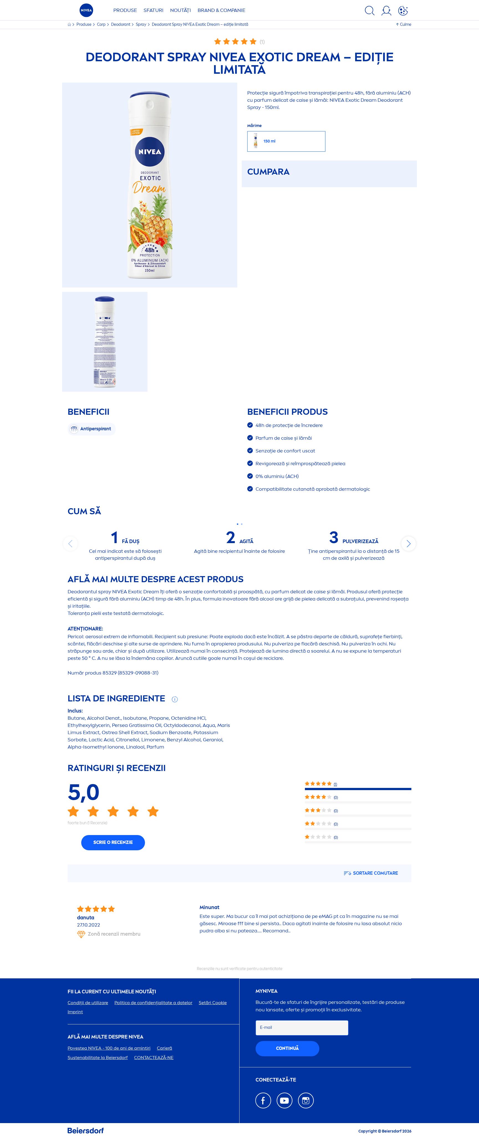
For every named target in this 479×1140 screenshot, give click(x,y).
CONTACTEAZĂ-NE (154, 1057)
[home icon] (70, 24)
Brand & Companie (221, 10)
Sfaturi (154, 10)
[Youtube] (284, 1100)
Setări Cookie (213, 1002)
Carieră (164, 1048)
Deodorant (121, 24)
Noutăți (180, 10)
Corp (101, 24)
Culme (405, 24)
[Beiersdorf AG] (86, 1132)
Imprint (75, 1011)
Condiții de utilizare (88, 1002)
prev (70, 543)
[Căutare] (369, 11)
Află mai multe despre (105, 1037)
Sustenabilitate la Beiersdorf (98, 1057)
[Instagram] (306, 1100)
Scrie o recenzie (113, 842)
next (408, 543)
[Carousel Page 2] (241, 524)
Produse (125, 10)
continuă (287, 1048)
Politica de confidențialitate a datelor (153, 1002)
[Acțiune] (403, 11)
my (266, 991)
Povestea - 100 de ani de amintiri (109, 1048)
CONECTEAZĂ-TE (276, 1080)
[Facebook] (263, 1100)
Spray (141, 24)
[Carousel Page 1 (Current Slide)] (237, 524)
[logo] (86, 11)
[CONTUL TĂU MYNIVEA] (386, 11)
